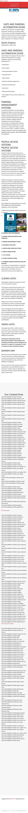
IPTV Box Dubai (5, 510)
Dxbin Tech (11, 799)
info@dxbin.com (14, 5)
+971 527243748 (14, 4)
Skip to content (4, 1)
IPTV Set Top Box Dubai (7, 623)
